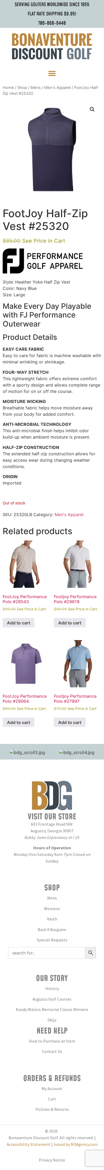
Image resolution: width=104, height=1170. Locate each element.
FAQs (52, 1020)
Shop (22, 87)
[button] (52, 73)
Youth (52, 919)
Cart (52, 1099)
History (52, 988)
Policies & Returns (52, 1109)
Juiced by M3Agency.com (75, 1144)
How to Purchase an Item (52, 1041)
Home (8, 87)
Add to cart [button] (18, 622)
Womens (52, 908)
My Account (52, 1088)
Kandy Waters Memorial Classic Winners (52, 1009)
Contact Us (52, 1051)
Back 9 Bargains (52, 929)
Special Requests (52, 939)
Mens (35, 87)
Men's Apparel (57, 87)
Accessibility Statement (28, 1144)
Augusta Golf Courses (52, 999)
